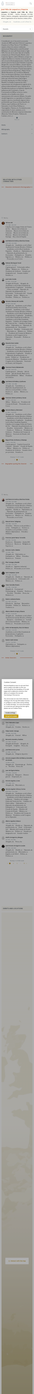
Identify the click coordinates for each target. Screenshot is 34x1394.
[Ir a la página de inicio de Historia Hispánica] (9, 3)
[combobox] (17, 29)
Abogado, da (7, 22)
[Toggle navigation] (31, 3)
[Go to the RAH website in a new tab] (2, 3)
